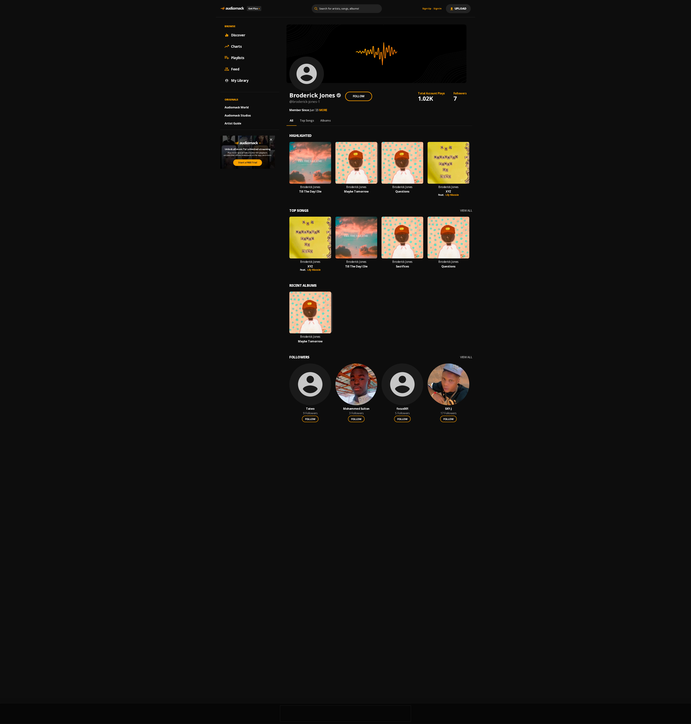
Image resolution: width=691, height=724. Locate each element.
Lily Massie (452, 194)
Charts (236, 46)
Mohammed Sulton (356, 409)
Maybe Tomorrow (356, 191)
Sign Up (426, 8)
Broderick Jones (310, 187)
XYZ (448, 191)
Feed (235, 69)
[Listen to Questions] (402, 163)
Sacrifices (402, 266)
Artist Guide (233, 123)
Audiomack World (237, 107)
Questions (402, 191)
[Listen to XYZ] (448, 163)
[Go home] (232, 8)
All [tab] (291, 120)
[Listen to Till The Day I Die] (310, 163)
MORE (323, 110)
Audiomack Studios (238, 115)
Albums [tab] (325, 120)
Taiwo (310, 409)
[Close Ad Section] (271, 139)
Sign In (437, 8)
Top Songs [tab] (307, 120)
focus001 (402, 409)
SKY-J (448, 409)
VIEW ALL (466, 211)
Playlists (237, 57)
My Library (239, 80)
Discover (238, 35)
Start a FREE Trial (247, 162)
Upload (461, 8)
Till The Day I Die (310, 191)
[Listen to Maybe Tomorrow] (356, 163)
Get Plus (254, 8)
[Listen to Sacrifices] (402, 237)
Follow (358, 96)
